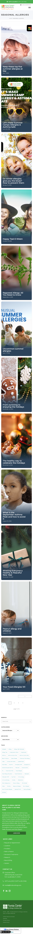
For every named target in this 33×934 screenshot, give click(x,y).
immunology (21, 776)
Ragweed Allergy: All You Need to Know (13, 294)
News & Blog (8, 860)
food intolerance (18, 773)
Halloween (26, 773)
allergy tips (4, 752)
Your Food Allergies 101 (14, 687)
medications (20, 780)
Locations (7, 845)
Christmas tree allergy (25, 758)
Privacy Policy (6, 920)
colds (3, 761)
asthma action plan (12, 755)
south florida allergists (7, 789)
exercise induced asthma (7, 767)
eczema (11, 764)
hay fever (13, 776)
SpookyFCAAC (18, 789)
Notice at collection (7, 932)
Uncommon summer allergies (13, 350)
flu (2, 770)
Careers (6, 863)
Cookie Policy (6, 922)
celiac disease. (14, 758)
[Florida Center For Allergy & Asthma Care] (12, 906)
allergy (10, 749)
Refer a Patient (9, 851)
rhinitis (9, 786)
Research (7, 857)
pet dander (24, 783)
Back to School (5, 758)
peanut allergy (16, 783)
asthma (4, 755)
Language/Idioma (26, 4)
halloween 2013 (5, 776)
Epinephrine (27, 764)
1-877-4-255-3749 (21, 881)
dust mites (4, 764)
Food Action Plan (9, 770)
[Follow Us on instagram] (10, 891)
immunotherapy (6, 780)
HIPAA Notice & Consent (9, 916)
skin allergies (26, 786)
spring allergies (27, 789)
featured (17, 767)
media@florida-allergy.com (13, 885)
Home (10, 18)
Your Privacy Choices (12, 929)
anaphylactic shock (14, 752)
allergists (4, 749)
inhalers (13, 780)
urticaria (4, 792)
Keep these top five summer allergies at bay (13, 69)
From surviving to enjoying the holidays (13, 406)
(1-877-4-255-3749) (17, 1)
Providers (7, 848)
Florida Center (25, 767)
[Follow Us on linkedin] (7, 891)
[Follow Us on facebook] (4, 891)
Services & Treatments (11, 854)
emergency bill (18, 764)
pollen (3, 786)
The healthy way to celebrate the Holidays (14, 462)
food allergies (19, 770)
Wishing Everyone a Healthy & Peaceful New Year (12, 573)
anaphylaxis (23, 752)
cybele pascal (21, 761)
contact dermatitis (11, 761)
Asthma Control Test (24, 755)
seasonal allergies (17, 786)
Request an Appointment (12, 843)
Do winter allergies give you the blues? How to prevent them (13, 181)
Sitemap (5, 918)
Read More (8, 73)
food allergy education (7, 773)
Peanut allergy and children (12, 630)
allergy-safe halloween (19, 749)
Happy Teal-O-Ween (13, 239)
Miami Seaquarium (6, 783)
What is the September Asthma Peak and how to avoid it (14, 515)
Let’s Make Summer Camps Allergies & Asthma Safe (13, 125)
